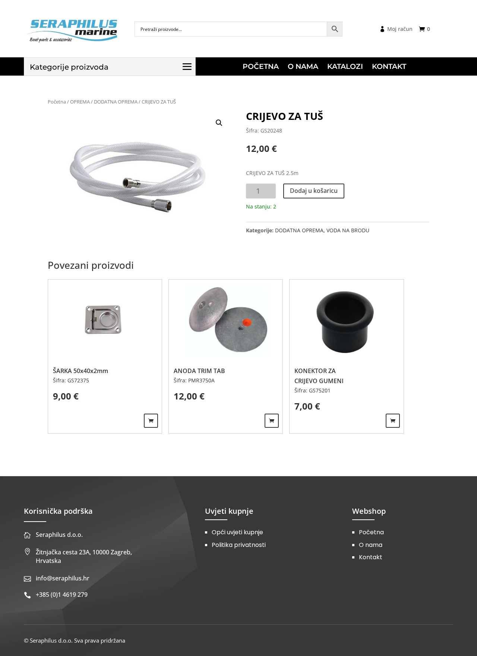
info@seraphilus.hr (62, 578)
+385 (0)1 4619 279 (62, 594)
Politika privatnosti (239, 545)
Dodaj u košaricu (314, 191)
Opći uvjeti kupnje (237, 532)
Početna (57, 101)
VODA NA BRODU (347, 230)
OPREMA (80, 101)
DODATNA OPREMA (116, 101)
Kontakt (370, 557)
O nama (370, 545)
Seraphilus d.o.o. (59, 535)
